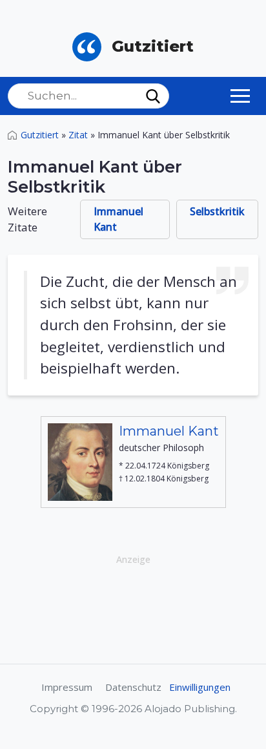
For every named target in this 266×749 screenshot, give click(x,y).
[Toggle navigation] (240, 95)
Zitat (78, 135)
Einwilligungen (199, 686)
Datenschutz (133, 686)
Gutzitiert (40, 135)
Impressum (66, 686)
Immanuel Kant (118, 219)
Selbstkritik (217, 211)
